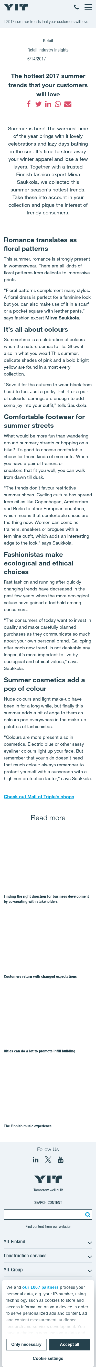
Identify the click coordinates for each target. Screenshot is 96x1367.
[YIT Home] (16, 7)
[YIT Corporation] (61, 1160)
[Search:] (87, 1214)
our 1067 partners (40, 1287)
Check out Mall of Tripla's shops (39, 796)
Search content (48, 1202)
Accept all (69, 1344)
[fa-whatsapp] (58, 104)
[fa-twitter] (38, 104)
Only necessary (26, 1344)
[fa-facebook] (28, 104)
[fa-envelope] (67, 104)
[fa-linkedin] (48, 104)
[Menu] (88, 7)
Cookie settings (48, 1358)
